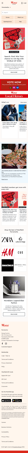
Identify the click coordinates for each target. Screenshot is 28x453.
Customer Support (6, 346)
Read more (14, 72)
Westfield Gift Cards (7, 372)
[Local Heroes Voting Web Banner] (14, 88)
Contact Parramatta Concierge (10, 340)
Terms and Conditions (7, 359)
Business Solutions (6, 427)
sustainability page (5, 418)
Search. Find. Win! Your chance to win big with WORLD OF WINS (9, 211)
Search (6, 12)
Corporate (4, 386)
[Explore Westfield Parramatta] (14, 3)
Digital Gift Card (5, 375)
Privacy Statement (6, 363)
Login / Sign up (5, 355)
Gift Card (3, 379)
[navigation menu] (3, 3)
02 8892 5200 (5, 338)
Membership (4, 352)
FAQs (2, 366)
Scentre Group (17, 447)
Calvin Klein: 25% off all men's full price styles (9, 123)
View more (23, 102)
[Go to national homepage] (5, 324)
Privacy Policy (5, 436)
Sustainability (5, 432)
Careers (3, 422)
